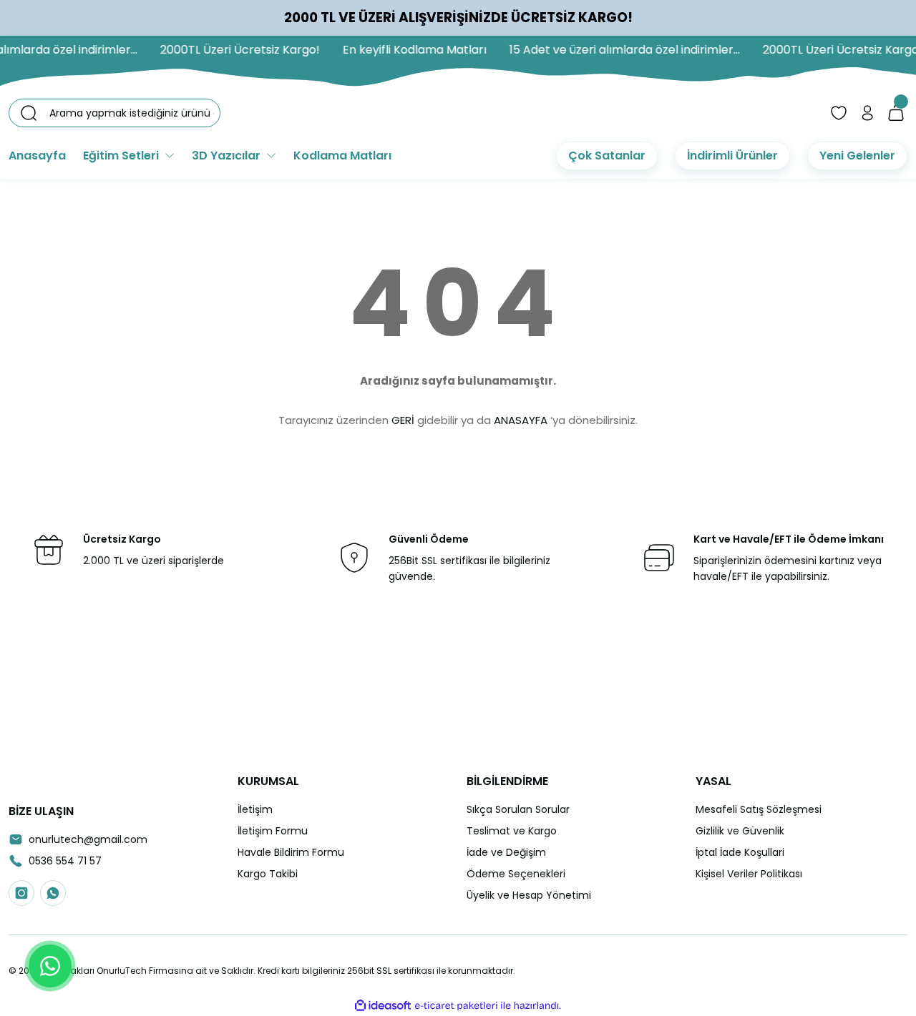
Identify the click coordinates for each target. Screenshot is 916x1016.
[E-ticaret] (456, 1006)
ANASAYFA (520, 420)
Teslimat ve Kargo (512, 831)
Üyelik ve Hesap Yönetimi (529, 895)
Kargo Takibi (268, 874)
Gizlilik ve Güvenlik (740, 831)
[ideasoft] (382, 1005)
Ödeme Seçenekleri (516, 874)
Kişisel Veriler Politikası (749, 874)
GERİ (402, 420)
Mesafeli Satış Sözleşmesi (759, 809)
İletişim (255, 809)
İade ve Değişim (506, 852)
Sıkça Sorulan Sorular (518, 809)
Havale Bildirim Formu (291, 852)
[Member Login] (867, 113)
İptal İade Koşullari (740, 852)
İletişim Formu (273, 831)
